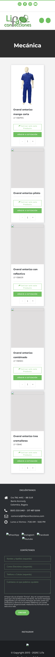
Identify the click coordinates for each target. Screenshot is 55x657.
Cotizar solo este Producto (28, 119)
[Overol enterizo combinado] (27, 294)
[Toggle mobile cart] (41, 20)
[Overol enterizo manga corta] (27, 74)
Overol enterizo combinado (29, 312)
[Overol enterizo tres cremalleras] (27, 365)
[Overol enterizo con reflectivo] (27, 219)
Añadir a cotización (27, 129)
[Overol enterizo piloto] (27, 153)
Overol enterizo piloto (27, 171)
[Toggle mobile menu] (48, 20)
